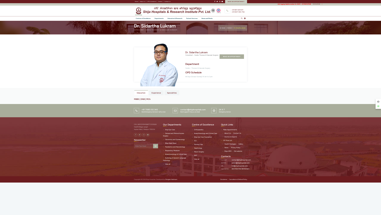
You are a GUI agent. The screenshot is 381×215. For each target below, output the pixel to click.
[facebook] (215, 1)
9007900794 (236, 169)
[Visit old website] (244, 18)
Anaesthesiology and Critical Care (205, 133)
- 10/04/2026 (286, 4)
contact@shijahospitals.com (241, 160)
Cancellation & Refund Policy (238, 179)
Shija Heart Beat (170, 143)
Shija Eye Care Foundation (203, 137)
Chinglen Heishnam (171, 179)
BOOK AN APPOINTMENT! (236, 1)
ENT (195, 155)
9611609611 (246, 169)
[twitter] (217, 1)
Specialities (172, 92)
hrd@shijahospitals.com (240, 166)
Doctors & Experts (230, 137)
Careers (160, 1)
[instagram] (219, 1)
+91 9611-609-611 (237, 10)
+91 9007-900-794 (238, 12)
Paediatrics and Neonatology (175, 147)
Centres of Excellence (143, 18)
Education (141, 92)
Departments (159, 18)
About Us (142, 1)
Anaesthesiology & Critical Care (176, 154)
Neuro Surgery (199, 152)
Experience (156, 92)
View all (167, 164)
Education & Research (175, 18)
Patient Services (192, 18)
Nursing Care (198, 144)
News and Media (207, 18)
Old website (238, 151)
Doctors (229, 28)
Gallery (240, 144)
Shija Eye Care (170, 130)
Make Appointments (230, 130)
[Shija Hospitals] (173, 11)
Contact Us (167, 1)
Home (136, 1)
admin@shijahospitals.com (241, 163)
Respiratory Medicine (172, 150)
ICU (195, 141)
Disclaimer (223, 179)
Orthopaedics (198, 130)
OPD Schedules (151, 1)
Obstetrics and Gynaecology (175, 139)
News (226, 148)
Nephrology (198, 148)
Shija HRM (227, 151)
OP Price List (227, 140)
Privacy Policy (235, 148)
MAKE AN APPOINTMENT (232, 57)
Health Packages (230, 144)
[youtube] (222, 1)
